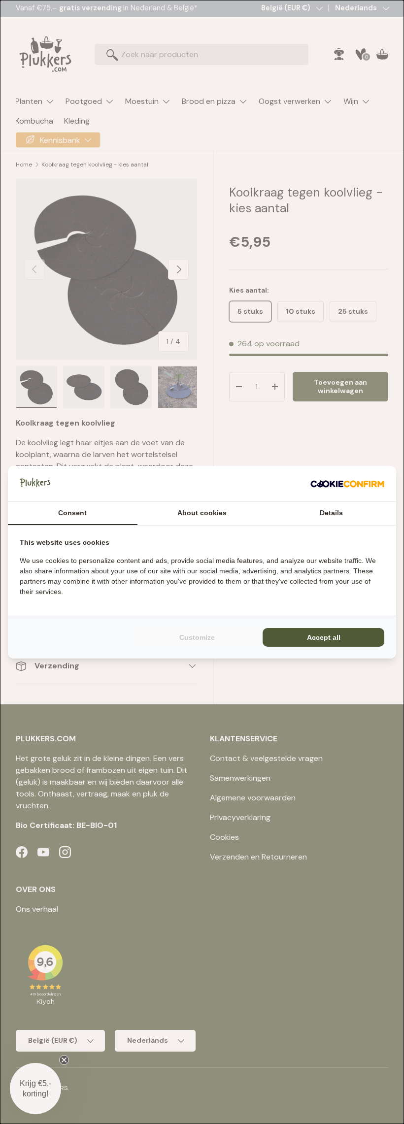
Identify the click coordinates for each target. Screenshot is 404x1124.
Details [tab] (331, 513)
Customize (197, 637)
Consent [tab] (72, 513)
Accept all (323, 637)
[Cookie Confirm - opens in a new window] (347, 484)
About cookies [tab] (202, 513)
